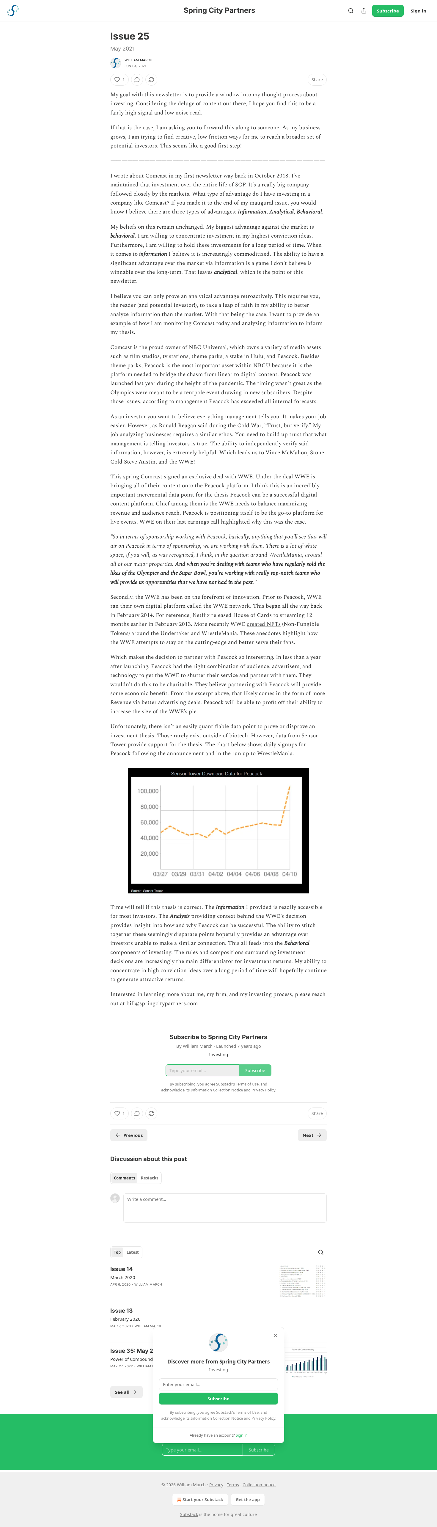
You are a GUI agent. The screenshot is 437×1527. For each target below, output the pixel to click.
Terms (233, 1484)
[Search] (351, 11)
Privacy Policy (263, 1418)
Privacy (216, 1484)
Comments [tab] (124, 1178)
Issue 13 (121, 1310)
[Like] (114, 1292)
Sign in (418, 11)
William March (139, 60)
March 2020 (122, 1277)
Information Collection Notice (217, 1418)
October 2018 (271, 176)
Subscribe (388, 11)
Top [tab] (117, 1252)
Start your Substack (203, 1499)
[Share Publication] (364, 11)
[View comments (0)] (137, 80)
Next (308, 1135)
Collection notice (259, 1484)
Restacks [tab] (149, 1178)
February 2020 (125, 1319)
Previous (133, 1135)
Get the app (248, 1499)
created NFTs (264, 624)
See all (122, 1392)
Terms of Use (247, 1412)
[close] (275, 1335)
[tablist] (136, 1178)
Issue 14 (121, 1269)
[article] (218, 1281)
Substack (189, 1514)
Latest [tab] (133, 1252)
